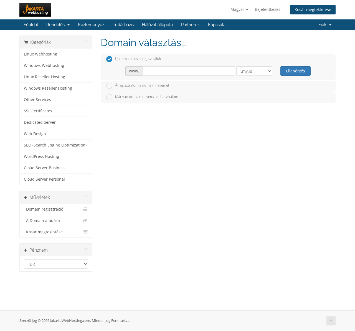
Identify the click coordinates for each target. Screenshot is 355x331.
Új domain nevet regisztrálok (138, 58)
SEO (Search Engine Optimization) (55, 145)
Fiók (323, 24)
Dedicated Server (40, 122)
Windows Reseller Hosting (48, 88)
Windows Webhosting (44, 65)
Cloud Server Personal (44, 179)
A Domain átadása (42, 220)
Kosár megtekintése (313, 9)
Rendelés (56, 24)
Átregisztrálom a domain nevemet (142, 85)
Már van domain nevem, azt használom (146, 96)
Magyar (237, 9)
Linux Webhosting (40, 54)
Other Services (37, 99)
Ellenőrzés (295, 71)
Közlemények (91, 24)
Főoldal (31, 24)
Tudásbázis (123, 24)
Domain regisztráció (43, 209)
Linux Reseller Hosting (44, 76)
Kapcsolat (217, 24)
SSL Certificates (38, 110)
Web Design (35, 133)
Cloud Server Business (44, 167)
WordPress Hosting (41, 156)
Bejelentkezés (267, 9)
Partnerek (190, 24)
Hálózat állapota (157, 24)
